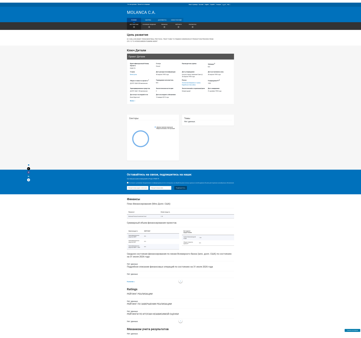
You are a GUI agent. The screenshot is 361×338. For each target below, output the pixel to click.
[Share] (28, 172)
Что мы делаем (132, 4)
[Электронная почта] (28, 165)
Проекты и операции (144, 4)
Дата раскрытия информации (165, 72)
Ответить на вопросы (352, 330)
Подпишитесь (180, 188)
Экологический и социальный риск (193, 88)
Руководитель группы (189, 63)
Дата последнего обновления (166, 94)
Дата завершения (213, 88)
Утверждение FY (214, 80)
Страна (132, 72)
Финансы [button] (164, 24)
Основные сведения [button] (149, 24)
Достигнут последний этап (139, 94)
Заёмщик (211, 64)
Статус (158, 63)
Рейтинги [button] (178, 24)
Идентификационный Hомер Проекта (139, 64)
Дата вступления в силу (215, 72)
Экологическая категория (164, 88)
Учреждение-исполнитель (164, 80)
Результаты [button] (192, 24)
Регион (184, 80)
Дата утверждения (188, 72)
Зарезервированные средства (140, 88)
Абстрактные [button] (134, 24)
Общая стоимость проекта (139, 80)
